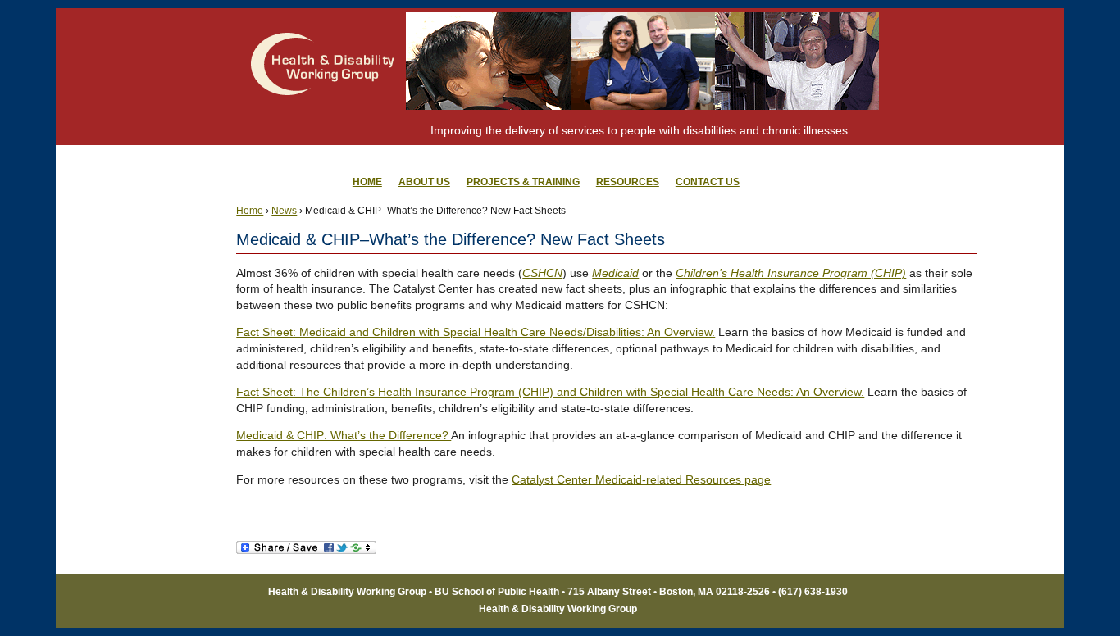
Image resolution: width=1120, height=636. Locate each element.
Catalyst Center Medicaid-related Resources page (641, 479)
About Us (424, 182)
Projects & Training (523, 182)
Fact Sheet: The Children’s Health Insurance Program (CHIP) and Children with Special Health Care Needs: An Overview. (550, 391)
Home (249, 210)
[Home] (323, 127)
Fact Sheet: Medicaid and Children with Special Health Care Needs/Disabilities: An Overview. (475, 331)
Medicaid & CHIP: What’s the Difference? (343, 435)
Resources (627, 182)
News (284, 210)
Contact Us (708, 182)
